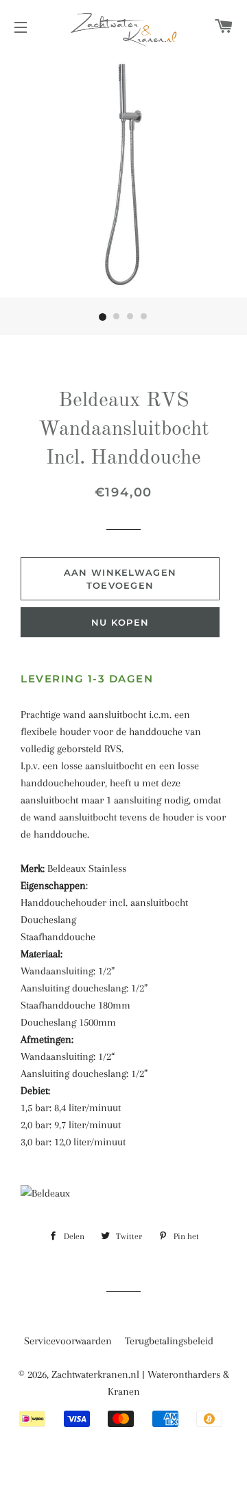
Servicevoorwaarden (68, 1341)
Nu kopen (120, 622)
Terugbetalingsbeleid (169, 1341)
